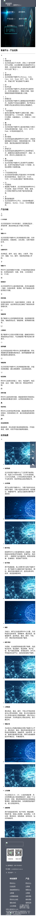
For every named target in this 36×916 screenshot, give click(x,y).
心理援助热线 (14, 896)
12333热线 (13, 906)
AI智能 (28, 893)
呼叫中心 (12, 883)
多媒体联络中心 (15, 889)
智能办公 (28, 889)
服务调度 (28, 899)
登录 (21, 26)
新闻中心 (16, 5)
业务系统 (28, 896)
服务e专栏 (13, 902)
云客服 (12, 893)
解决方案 (10, 12)
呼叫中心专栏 (14, 899)
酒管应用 (28, 902)
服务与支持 (23, 19)
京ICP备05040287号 (21, 913)
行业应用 (12, 886)
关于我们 (10, 26)
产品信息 (10, 19)
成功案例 (21, 12)
